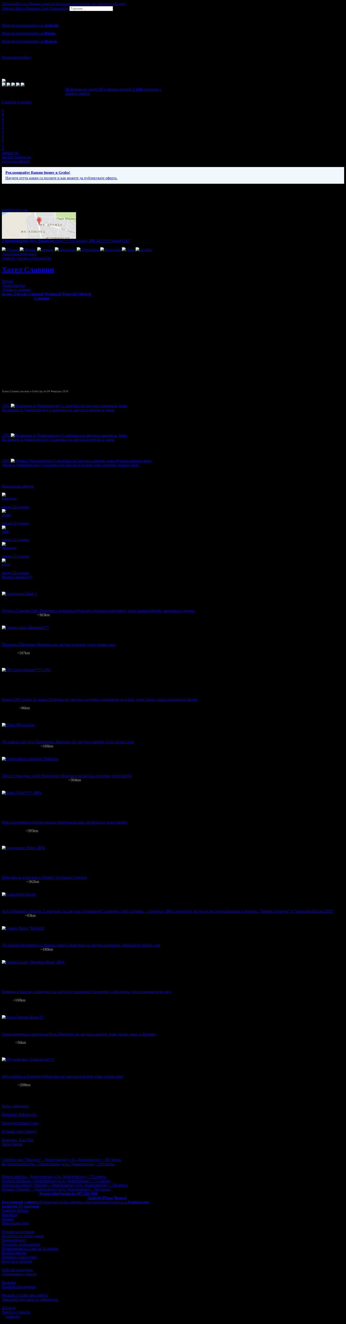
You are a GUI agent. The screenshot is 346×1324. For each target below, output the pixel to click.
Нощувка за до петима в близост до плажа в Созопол (44, 877)
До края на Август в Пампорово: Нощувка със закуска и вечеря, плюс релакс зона (68, 742)
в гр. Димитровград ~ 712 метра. (80, 1177)
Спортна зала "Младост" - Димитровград (35, 1160)
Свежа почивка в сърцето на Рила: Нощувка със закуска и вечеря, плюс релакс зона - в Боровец (79, 1034)
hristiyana (9, 498)
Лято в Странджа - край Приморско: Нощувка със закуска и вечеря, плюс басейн (67, 776)
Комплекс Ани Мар (17, 1140)
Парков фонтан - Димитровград (27, 1177)
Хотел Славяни (28, 269)
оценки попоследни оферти (16, 159)
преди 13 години (15, 556)
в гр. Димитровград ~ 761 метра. (84, 1189)
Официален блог (15, 1223)
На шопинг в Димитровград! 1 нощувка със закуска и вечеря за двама (58, 410)
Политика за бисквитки (21, 1244)
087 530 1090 (87, 1194)
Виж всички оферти (18, 486)
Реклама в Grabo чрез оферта (25, 1295)
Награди (9, 1308)
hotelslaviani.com (15, 210)
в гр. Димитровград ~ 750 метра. (102, 1185)
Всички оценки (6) (17, 577)
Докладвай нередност (19, 254)
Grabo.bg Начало (15, 1210)
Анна (6, 515)
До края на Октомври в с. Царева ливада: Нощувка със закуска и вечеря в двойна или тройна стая (81, 945)
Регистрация (12, 57)
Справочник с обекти (19, 1274)
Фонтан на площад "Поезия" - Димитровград (38, 1185)
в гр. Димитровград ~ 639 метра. (88, 1164)
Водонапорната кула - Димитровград (31, 1164)
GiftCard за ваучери (17, 1270)
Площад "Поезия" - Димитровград (29, 1189)
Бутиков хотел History (19, 1131)
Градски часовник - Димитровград (29, 1181)
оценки (24, 102)
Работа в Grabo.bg (16, 1312)
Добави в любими (16, 290)
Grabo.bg (13, 1316)
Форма (45, 1194)
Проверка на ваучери (19, 1287)
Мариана (9, 548)
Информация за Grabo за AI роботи (30, 1249)
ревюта (9, 102)
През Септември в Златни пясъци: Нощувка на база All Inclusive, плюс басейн (64, 822)
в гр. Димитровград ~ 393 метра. (95, 1160)
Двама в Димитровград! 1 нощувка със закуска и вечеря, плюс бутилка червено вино (70, 465)
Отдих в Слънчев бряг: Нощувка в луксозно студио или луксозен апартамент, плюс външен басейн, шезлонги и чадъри (98, 611)
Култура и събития (17, 1261)
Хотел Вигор (12, 1144)
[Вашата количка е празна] (2, 13)
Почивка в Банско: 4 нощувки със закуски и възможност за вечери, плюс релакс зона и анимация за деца (86, 992)
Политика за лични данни (23, 1236)
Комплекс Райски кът (19, 1115)
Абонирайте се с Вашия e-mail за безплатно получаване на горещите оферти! (63, 4)
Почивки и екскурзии (19, 1257)
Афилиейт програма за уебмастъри (30, 1299)
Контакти (9, 1215)
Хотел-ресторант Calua (20, 1123)
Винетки (9, 1282)
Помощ (8, 1219)
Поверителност (14, 1240)
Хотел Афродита (15, 1106)
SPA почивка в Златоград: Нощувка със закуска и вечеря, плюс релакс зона (62, 1076)
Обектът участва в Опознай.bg (26, 258)
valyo (6, 564)
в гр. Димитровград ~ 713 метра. (84, 1181)
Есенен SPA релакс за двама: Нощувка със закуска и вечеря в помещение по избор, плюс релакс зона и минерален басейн (100, 700)
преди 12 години (15, 507)
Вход (27, 57)
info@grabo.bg (64, 1194)
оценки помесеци (10, 155)
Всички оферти (14, 1253)
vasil (5, 531)
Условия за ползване (18, 1232)
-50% (6, 406)
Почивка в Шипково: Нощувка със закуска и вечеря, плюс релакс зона (58, 644)
